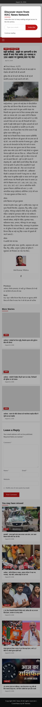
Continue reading (9, 33)
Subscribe (31, 27)
